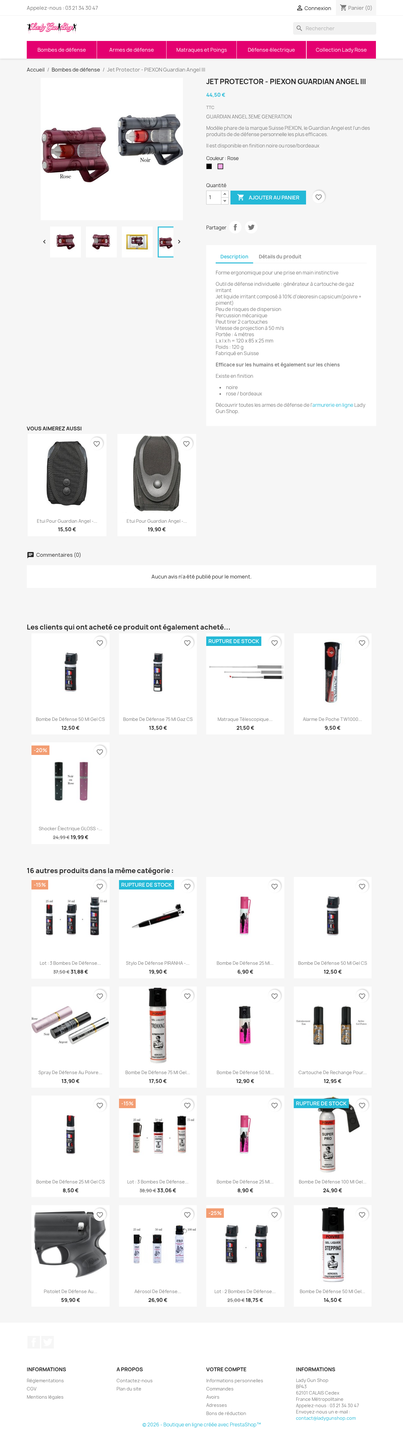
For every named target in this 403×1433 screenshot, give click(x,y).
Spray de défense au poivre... (70, 1072)
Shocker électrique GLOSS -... (70, 829)
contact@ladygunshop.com (326, 1418)
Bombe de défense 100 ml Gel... (332, 1182)
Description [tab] (234, 256)
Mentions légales (45, 1397)
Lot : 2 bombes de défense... (245, 1291)
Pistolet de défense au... (70, 1291)
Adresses (216, 1405)
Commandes (220, 1389)
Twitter (47, 1342)
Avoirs (212, 1397)
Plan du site (128, 1389)
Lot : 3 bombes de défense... (70, 963)
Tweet (251, 227)
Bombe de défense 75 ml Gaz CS (158, 719)
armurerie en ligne (332, 405)
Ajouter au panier (268, 197)
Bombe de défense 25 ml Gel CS (70, 1182)
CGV (32, 1389)
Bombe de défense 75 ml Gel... (157, 1072)
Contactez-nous (134, 1381)
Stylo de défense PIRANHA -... (158, 963)
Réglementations (45, 1381)
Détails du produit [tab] (280, 256)
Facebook (33, 1342)
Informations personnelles (234, 1381)
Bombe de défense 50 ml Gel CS (70, 719)
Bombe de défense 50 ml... (245, 1072)
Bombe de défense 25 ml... (245, 963)
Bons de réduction (226, 1413)
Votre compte (226, 1369)
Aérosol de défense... (157, 1291)
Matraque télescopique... (245, 719)
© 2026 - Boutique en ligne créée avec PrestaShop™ (201, 1424)
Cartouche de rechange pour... (332, 1072)
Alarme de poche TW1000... (332, 719)
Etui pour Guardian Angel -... (67, 521)
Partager (235, 227)
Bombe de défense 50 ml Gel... (332, 1291)
